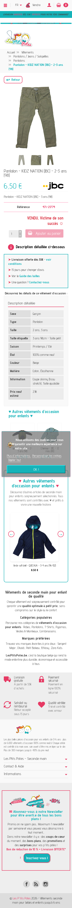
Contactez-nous (39, 282)
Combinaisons (48, 631)
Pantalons (37, 627)
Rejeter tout (14, 460)
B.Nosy (45, 648)
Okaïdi (20, 648)
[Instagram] (45, 884)
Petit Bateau (33, 648)
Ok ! (36, 469)
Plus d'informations (19, 456)
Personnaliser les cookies (46, 456)
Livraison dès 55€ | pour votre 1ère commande (35, 14)
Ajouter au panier (48, 233)
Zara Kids (56, 648)
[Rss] (35, 884)
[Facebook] (26, 884)
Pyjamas (61, 627)
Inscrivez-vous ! (37, 858)
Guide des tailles (29, 276)
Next (61, 534)
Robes (26, 627)
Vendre (36, 5)
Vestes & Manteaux (27, 631)
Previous (11, 534)
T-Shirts (49, 627)
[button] (13, 79)
